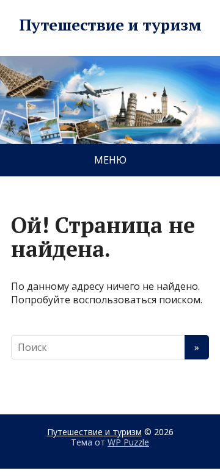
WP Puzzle (128, 442)
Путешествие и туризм (110, 25)
